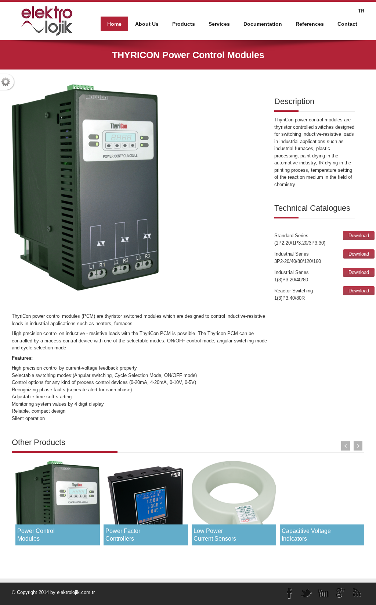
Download (358, 235)
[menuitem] (147, 24)
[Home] (47, 20)
